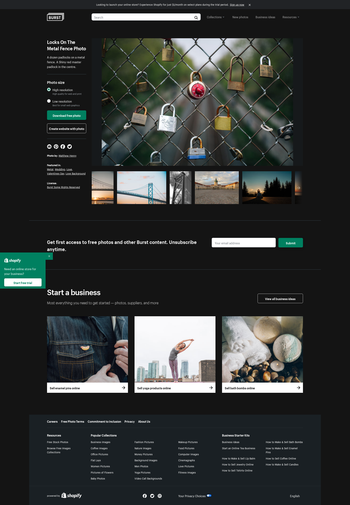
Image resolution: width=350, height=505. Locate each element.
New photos (240, 16)
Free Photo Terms (72, 421)
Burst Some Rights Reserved (63, 187)
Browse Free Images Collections (59, 450)
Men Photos (141, 466)
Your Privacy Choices (192, 495)
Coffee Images (99, 448)
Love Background (75, 173)
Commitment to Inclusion (104, 421)
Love (69, 169)
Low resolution (62, 101)
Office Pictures (99, 454)
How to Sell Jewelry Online (238, 464)
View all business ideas (280, 298)
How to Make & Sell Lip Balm (238, 458)
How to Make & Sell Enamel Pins (282, 450)
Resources (290, 16)
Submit (290, 242)
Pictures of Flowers (102, 472)
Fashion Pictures (144, 442)
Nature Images (143, 448)
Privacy (130, 421)
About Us (144, 421)
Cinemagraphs (186, 460)
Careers (52, 421)
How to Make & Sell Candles (282, 464)
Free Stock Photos (57, 442)
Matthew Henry (67, 155)
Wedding (60, 169)
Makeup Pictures (188, 442)
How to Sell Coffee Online (281, 458)
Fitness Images (187, 472)
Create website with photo (66, 128)
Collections (214, 16)
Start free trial (22, 282)
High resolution (62, 90)
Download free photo (67, 115)
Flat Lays (96, 460)
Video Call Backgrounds (148, 478)
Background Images (146, 460)
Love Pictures (186, 466)
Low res (103, 200)
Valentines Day (55, 173)
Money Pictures (144, 454)
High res (141, 200)
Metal (50, 169)
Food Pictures (186, 448)
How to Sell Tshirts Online (237, 470)
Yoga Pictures (142, 472)
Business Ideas (230, 442)
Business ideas (265, 16)
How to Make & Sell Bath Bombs (284, 442)
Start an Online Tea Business (238, 448)
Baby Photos (98, 478)
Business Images (100, 442)
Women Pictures (100, 466)
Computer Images (188, 454)
